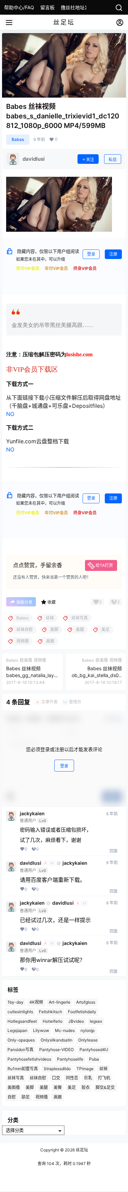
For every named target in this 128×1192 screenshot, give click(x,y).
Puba (94, 1059)
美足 (72, 1087)
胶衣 (86, 1087)
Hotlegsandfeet (22, 1020)
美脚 (30, 1087)
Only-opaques (21, 1040)
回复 (114, 850)
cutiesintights (20, 1011)
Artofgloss (85, 1002)
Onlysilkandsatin (56, 1040)
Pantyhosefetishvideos (29, 1059)
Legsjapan (17, 1030)
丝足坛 (81, 1149)
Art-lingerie (59, 1002)
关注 (90, 159)
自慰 (12, 1097)
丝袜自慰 (38, 1077)
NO (10, 414)
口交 (56, 1077)
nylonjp (88, 1030)
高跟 (58, 1097)
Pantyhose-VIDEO (56, 1049)
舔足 (26, 1097)
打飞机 (104, 1077)
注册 (113, 254)
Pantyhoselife (70, 1059)
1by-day (16, 1002)
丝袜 (103, 1068)
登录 (91, 254)
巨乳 (88, 1077)
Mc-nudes (65, 1030)
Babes (18, 139)
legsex (96, 1020)
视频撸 (41, 1097)
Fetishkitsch (50, 1011)
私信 (113, 159)
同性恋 (72, 1077)
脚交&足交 (105, 1087)
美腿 (44, 1087)
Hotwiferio (52, 1020)
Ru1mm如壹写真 (23, 1068)
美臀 (58, 1087)
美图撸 (14, 1087)
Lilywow (41, 1030)
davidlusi (30, 863)
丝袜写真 (16, 1077)
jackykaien (32, 813)
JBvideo (76, 1020)
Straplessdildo (57, 1068)
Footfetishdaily (82, 1011)
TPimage (85, 1068)
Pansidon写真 (20, 1049)
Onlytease (88, 1040)
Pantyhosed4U (94, 1049)
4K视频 (36, 1002)
